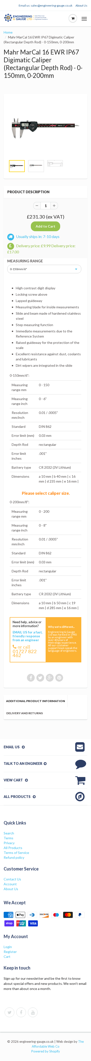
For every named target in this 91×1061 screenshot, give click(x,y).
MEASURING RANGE (25, 261)
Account (10, 884)
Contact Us (12, 879)
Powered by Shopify (45, 1051)
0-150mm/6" (18, 269)
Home (8, 32)
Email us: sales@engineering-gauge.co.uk (45, 5)
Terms (8, 838)
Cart (7, 956)
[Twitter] (9, 1012)
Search (9, 833)
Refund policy (14, 857)
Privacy (9, 843)
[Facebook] (21, 1012)
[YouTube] (33, 1012)
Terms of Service (16, 853)
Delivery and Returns (24, 713)
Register (10, 952)
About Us (81, 5)
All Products (13, 848)
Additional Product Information (35, 701)
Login (8, 947)
